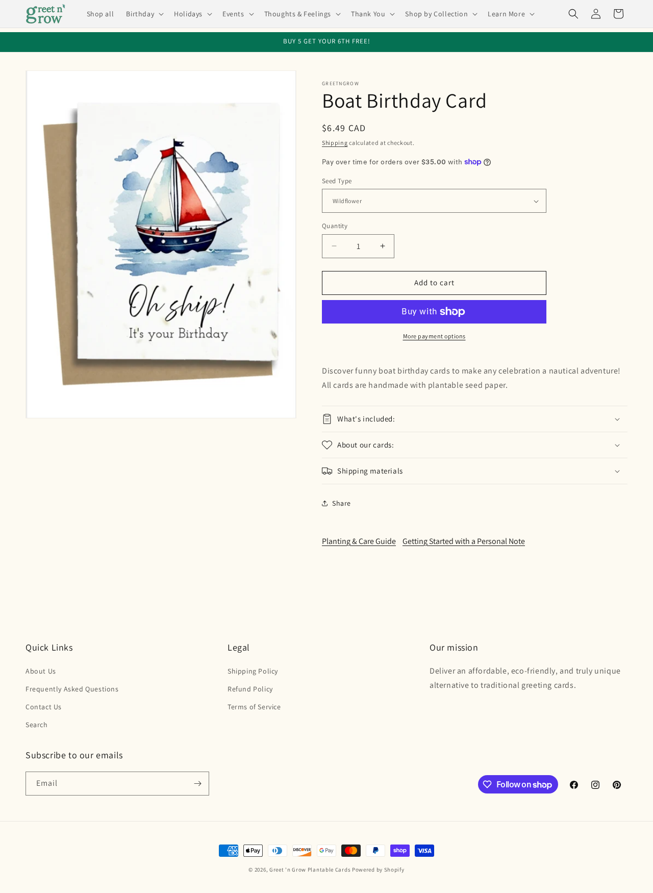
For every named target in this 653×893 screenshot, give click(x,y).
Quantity (334, 225)
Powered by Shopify (378, 869)
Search (37, 724)
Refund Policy (250, 688)
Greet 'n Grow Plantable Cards (309, 869)
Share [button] (341, 503)
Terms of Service (254, 706)
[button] (144, 13)
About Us (41, 671)
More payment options (434, 336)
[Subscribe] (197, 784)
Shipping (335, 142)
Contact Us (44, 706)
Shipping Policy (253, 671)
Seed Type (337, 181)
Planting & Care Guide (359, 541)
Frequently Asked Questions (72, 688)
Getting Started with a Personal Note (464, 541)
